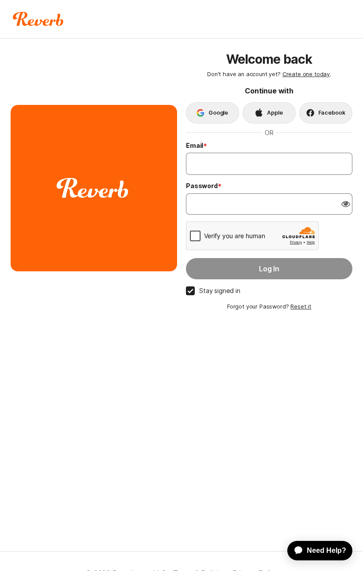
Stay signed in (219, 290)
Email (194, 145)
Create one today (306, 74)
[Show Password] (345, 204)
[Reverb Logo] (38, 19)
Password (202, 185)
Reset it (300, 306)
